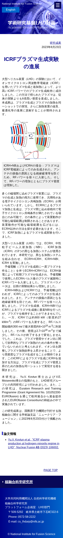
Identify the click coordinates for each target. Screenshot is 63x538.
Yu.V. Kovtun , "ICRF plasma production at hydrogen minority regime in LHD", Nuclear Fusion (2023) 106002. (33, 443)
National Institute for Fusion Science (22, 3)
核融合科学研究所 (19, 482)
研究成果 (55, 42)
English (10, 9)
